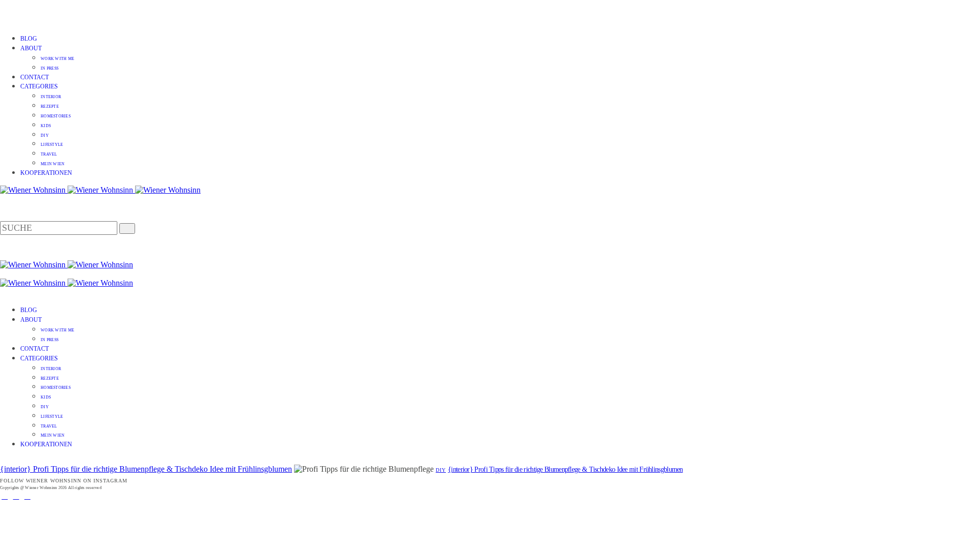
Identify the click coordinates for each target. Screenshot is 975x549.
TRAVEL (49, 154)
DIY (45, 135)
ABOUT (31, 48)
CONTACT (34, 77)
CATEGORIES (39, 86)
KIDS (46, 126)
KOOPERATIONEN (46, 172)
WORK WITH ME (57, 58)
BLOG (28, 38)
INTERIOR (51, 97)
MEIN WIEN (52, 164)
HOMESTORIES (56, 116)
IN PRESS (49, 68)
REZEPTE (50, 106)
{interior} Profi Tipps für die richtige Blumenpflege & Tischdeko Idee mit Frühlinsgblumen (146, 469)
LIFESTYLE (52, 144)
